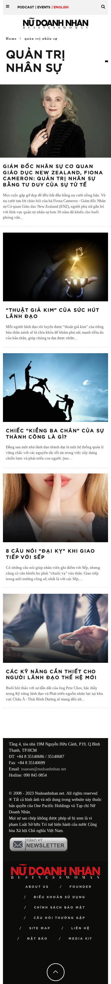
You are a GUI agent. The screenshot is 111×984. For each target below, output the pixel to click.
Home (11, 38)
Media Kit (80, 938)
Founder (81, 886)
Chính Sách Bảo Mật (59, 907)
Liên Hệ (80, 928)
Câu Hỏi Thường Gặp (60, 917)
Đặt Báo (37, 938)
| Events (42, 7)
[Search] (103, 4)
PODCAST (25, 7)
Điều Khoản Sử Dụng (60, 897)
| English (60, 7)
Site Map (40, 928)
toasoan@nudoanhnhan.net (43, 769)
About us (37, 886)
